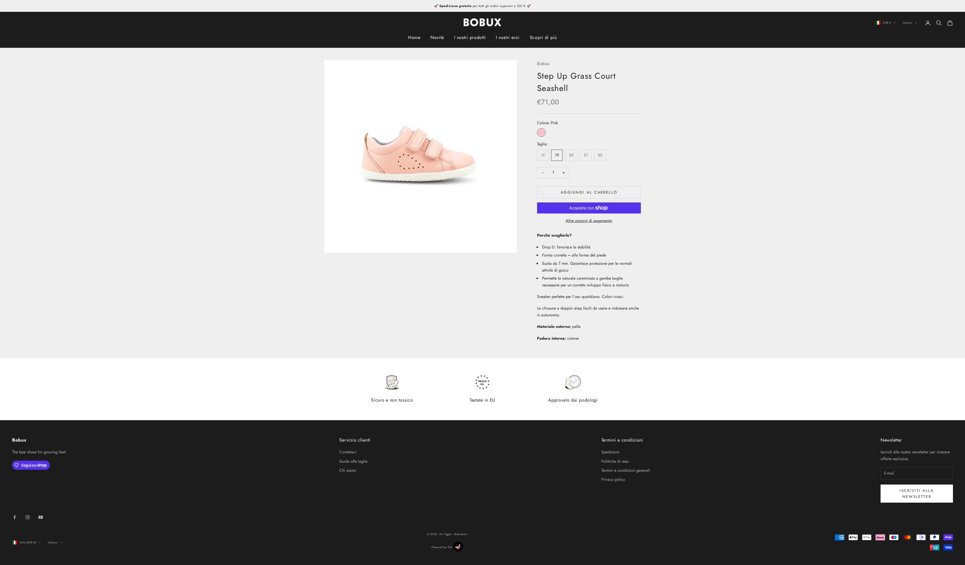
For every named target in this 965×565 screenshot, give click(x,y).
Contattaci (347, 452)
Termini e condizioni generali (625, 470)
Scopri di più (543, 37)
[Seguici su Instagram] (27, 517)
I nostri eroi (507, 37)
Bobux (543, 63)
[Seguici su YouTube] (40, 517)
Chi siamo (347, 470)
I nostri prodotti (470, 37)
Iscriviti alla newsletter (917, 494)
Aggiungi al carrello (589, 192)
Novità (437, 37)
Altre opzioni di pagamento (589, 221)
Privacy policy (613, 479)
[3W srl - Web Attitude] (458, 547)
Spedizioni (610, 452)
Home (414, 37)
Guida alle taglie (353, 461)
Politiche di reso (615, 461)
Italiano (907, 23)
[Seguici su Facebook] (14, 517)
